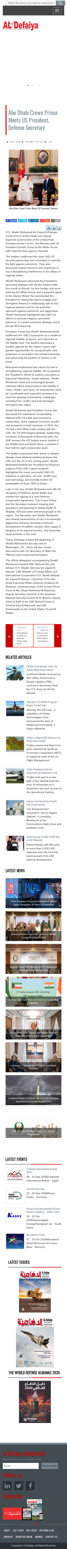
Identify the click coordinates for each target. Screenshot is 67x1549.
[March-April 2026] (34, 1292)
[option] (33, 57)
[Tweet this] (22, 219)
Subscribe (23, 1510)
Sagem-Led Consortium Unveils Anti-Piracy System (41, 802)
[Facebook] (30, 1485)
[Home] (20, 25)
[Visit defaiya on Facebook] (11, 219)
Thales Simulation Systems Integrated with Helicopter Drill (41, 770)
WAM (27, 142)
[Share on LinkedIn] (33, 219)
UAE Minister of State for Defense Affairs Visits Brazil (22, 638)
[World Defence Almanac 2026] (34, 1402)
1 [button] (28, 85)
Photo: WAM (15, 142)
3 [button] (39, 85)
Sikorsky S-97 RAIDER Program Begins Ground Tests (41, 703)
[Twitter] (18, 1485)
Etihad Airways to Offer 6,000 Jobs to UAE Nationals (43, 838)
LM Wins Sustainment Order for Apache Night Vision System (41, 667)
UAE (50, 142)
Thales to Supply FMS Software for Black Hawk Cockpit (43, 739)
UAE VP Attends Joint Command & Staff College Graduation (42, 635)
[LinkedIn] (7, 1485)
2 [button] (33, 85)
